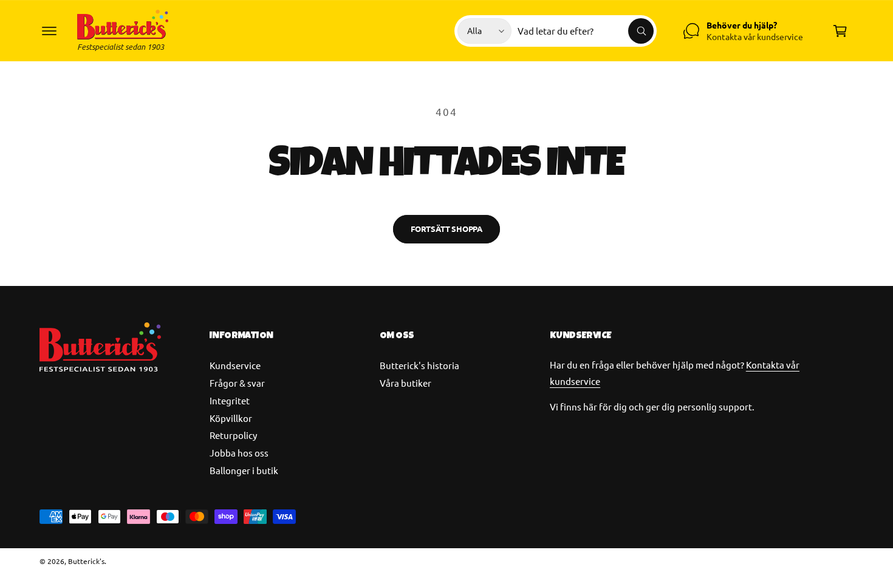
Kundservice (235, 365)
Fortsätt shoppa (446, 228)
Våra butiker (405, 383)
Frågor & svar (237, 383)
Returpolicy (233, 435)
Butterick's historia (419, 365)
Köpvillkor (231, 418)
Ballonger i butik (244, 470)
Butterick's (86, 561)
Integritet (230, 400)
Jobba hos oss (239, 452)
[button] (49, 31)
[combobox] (586, 31)
